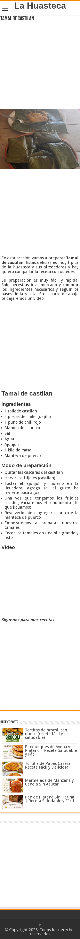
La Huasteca (40, 6)
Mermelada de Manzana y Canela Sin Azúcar (49, 782)
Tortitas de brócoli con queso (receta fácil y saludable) (46, 734)
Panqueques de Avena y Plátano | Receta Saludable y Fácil (51, 750)
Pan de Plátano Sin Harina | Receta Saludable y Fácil (49, 799)
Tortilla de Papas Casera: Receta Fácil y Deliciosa (48, 765)
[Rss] (40, 924)
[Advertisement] (40, 64)
